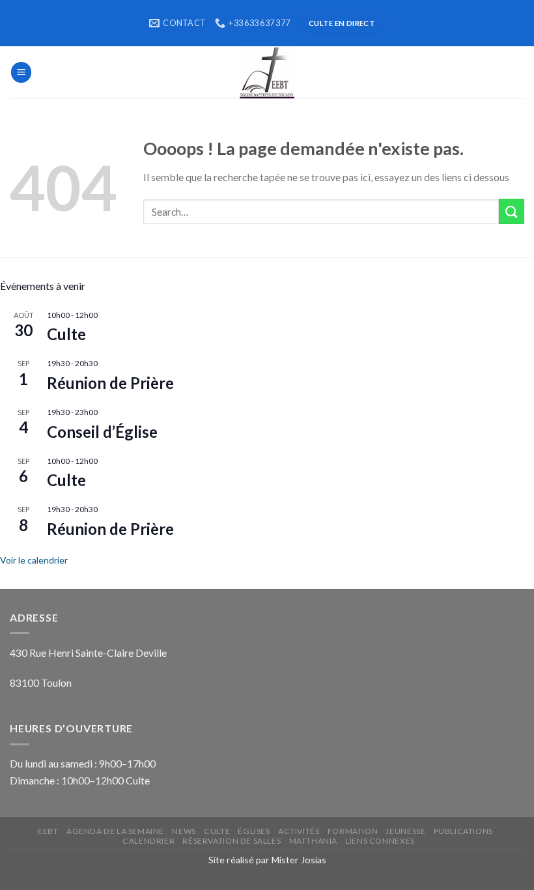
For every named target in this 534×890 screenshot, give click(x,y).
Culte (66, 333)
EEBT (48, 831)
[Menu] (21, 72)
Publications (463, 831)
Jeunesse (405, 831)
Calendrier (148, 841)
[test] (267, 72)
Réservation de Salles (231, 841)
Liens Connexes (379, 841)
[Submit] (511, 211)
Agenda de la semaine (115, 831)
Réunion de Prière (110, 382)
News (183, 831)
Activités (298, 831)
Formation (353, 831)
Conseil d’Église (102, 431)
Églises (254, 831)
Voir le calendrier (34, 560)
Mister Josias (299, 859)
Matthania (313, 841)
